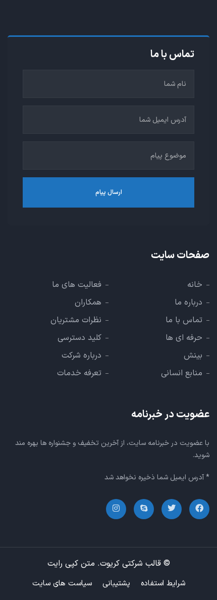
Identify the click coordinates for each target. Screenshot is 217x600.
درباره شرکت (81, 355)
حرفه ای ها (184, 338)
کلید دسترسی (79, 338)
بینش (193, 355)
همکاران (88, 302)
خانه (194, 285)
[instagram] (116, 509)
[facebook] (199, 509)
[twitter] (171, 509)
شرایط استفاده (163, 583)
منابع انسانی (181, 373)
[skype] (144, 509)
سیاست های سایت (62, 583)
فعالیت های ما (76, 285)
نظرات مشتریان (75, 320)
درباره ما (188, 302)
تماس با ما (184, 320)
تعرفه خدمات (79, 373)
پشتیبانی (116, 583)
